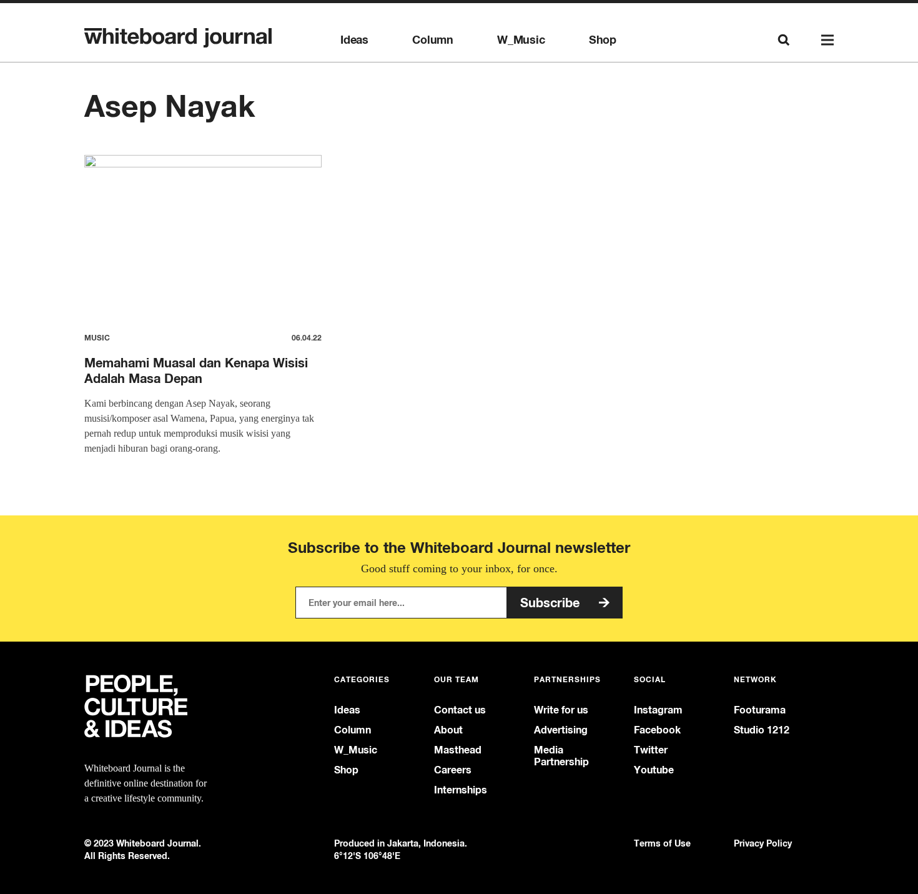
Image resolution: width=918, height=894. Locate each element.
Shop (602, 40)
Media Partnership (561, 756)
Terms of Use (662, 843)
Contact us (460, 710)
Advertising (561, 730)
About (448, 730)
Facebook (657, 730)
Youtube (654, 770)
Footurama (760, 710)
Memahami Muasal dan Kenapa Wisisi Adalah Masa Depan (196, 370)
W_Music (521, 40)
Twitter (651, 750)
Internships (460, 790)
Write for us (561, 710)
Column (432, 40)
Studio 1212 (761, 730)
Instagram (658, 710)
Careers (452, 770)
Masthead (457, 750)
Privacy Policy (763, 843)
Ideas (354, 40)
